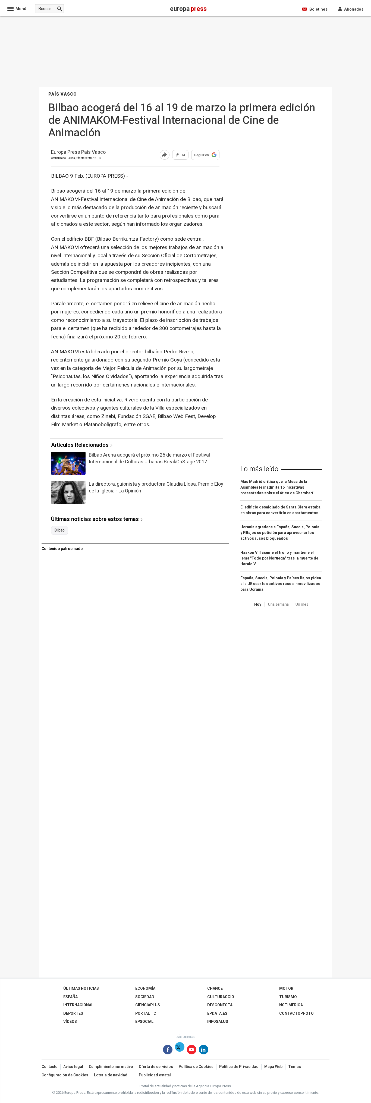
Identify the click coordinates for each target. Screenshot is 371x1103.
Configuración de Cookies (65, 1075)
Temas (294, 1067)
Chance (215, 988)
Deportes (73, 1013)
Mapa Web (273, 1067)
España (70, 997)
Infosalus (217, 1022)
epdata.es (217, 1013)
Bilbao (60, 530)
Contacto (50, 1067)
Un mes (301, 604)
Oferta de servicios (156, 1067)
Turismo (288, 997)
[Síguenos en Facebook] (167, 1050)
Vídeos (70, 1022)
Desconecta (219, 1005)
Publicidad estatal (155, 1075)
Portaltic (145, 1013)
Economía (145, 988)
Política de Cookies (196, 1067)
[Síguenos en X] (179, 1050)
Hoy (257, 604)
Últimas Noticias (81, 988)
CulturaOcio (220, 997)
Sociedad (144, 997)
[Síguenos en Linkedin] (203, 1050)
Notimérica (291, 1005)
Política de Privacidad (239, 1067)
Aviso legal (73, 1067)
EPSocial (144, 1022)
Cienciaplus (147, 1005)
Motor (286, 988)
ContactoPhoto (296, 1013)
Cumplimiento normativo (111, 1067)
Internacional (78, 1005)
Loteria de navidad (110, 1075)
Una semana (278, 604)
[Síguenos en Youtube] (191, 1050)
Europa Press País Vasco (78, 152)
